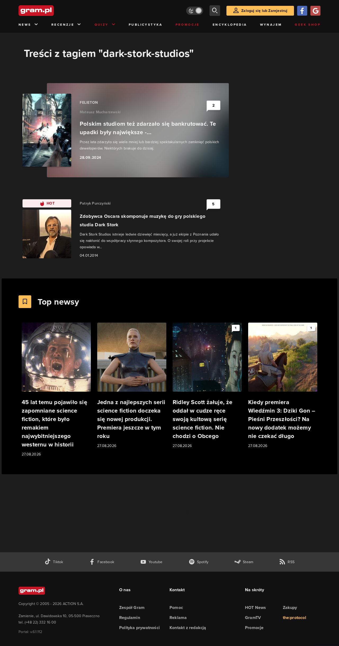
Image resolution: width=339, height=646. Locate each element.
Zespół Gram (132, 607)
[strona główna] (49, 10)
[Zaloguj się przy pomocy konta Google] (315, 11)
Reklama (178, 618)
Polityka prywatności (139, 628)
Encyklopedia (230, 24)
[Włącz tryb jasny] (194, 11)
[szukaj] (214, 10)
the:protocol (294, 618)
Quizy (102, 24)
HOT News (255, 607)
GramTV (253, 618)
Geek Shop (307, 24)
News (25, 24)
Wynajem (271, 24)
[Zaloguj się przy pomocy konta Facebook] (302, 11)
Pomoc (176, 607)
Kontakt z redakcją (188, 628)
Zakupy (290, 607)
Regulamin (129, 618)
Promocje (188, 24)
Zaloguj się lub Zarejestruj (264, 10)
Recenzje (62, 24)
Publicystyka (146, 24)
